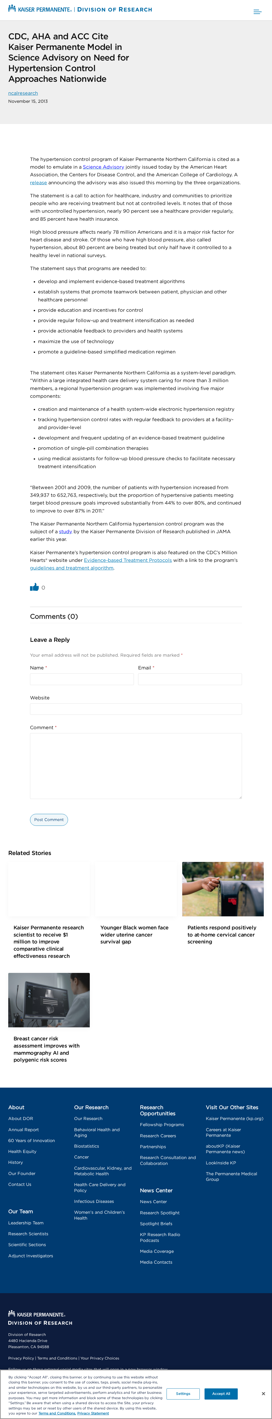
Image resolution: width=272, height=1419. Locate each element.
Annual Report (23, 1130)
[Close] (263, 1393)
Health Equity (22, 1151)
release (38, 183)
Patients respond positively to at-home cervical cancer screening (222, 934)
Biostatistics (86, 1146)
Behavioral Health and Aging (97, 1133)
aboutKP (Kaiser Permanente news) (225, 1149)
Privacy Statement (93, 1413)
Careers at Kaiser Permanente (223, 1133)
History (15, 1162)
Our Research (88, 1119)
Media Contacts (156, 1262)
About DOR (20, 1119)
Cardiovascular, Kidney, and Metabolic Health (103, 1171)
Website (40, 698)
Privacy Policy (21, 1358)
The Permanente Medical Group (231, 1177)
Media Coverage (157, 1251)
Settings (183, 1394)
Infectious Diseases (94, 1201)
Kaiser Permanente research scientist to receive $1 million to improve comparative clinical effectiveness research (49, 942)
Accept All (221, 1394)
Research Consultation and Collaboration (168, 1160)
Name (38, 668)
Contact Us (19, 1184)
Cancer (81, 1157)
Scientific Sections (27, 1245)
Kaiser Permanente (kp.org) (235, 1119)
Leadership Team (26, 1223)
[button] (257, 10)
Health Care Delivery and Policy (100, 1188)
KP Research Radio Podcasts (160, 1237)
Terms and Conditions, (57, 1413)
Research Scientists (28, 1234)
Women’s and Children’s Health (99, 1215)
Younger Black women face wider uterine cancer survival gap (134, 934)
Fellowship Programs (162, 1125)
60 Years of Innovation (31, 1141)
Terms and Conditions (57, 1358)
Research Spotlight (160, 1213)
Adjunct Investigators (30, 1256)
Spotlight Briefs (156, 1224)
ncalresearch (23, 93)
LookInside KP (221, 1163)
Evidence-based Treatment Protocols (128, 560)
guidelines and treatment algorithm (71, 568)
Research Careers (158, 1136)
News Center (153, 1202)
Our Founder (21, 1174)
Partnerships (153, 1147)
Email (146, 668)
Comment (43, 727)
